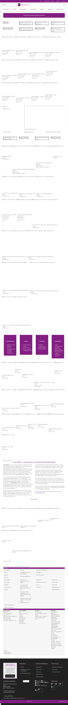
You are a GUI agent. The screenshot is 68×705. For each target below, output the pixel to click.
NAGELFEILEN (54, 627)
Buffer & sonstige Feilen (56, 631)
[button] (59, 4)
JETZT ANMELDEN (10, 676)
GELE (20, 612)
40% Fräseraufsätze (7, 613)
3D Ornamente (38, 612)
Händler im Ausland (8, 607)
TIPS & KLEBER (54, 638)
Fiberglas (53, 640)
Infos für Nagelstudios (9, 605)
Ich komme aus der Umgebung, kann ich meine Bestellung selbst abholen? (25, 594)
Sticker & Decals (6, 617)
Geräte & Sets (7, 587)
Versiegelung (22, 619)
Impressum (54, 584)
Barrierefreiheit (55, 589)
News (53, 1)
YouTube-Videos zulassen (30, 129)
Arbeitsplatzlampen (55, 623)
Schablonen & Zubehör (56, 644)
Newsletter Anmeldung (41, 570)
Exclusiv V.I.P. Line (23, 613)
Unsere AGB (54, 582)
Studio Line (21, 620)
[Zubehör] (5, 23)
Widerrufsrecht (55, 587)
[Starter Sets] (6, 109)
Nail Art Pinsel (54, 635)
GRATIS (5, 650)
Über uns (64, 1)
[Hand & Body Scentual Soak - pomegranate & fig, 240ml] (26, 29)
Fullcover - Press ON (55, 641)
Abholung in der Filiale (41, 582)
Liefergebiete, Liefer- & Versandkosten (25, 573)
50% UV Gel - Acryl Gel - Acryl (9, 620)
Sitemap (22, 570)
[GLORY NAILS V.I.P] (8, 29)
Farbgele (6, 584)
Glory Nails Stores (40, 575)
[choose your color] (55, 137)
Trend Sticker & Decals (40, 617)
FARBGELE (21, 621)
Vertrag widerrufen (8, 696)
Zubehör (6, 589)
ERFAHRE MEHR (34, 499)
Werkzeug (53, 647)
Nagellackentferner (55, 615)
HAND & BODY (7, 652)
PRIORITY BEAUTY (8, 653)
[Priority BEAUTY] (7, 132)
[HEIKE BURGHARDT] (29, 132)
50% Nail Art (6, 615)
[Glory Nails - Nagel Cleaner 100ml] (42, 138)
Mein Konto (47, 1)
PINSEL (52, 633)
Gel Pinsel (53, 634)
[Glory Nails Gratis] (23, 138)
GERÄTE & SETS (54, 619)
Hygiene (53, 648)
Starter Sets (53, 620)
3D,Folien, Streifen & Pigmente (10, 616)
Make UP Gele (22, 617)
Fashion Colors (22, 623)
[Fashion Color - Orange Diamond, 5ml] (42, 23)
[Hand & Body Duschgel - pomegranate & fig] (10, 139)
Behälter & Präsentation (56, 645)
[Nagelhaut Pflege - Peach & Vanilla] (58, 23)
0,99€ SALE (5, 612)
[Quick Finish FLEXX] (40, 28)
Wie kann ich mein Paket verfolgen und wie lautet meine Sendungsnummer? (25, 600)
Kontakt (58, 1)
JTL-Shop (65, 701)
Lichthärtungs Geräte (55, 621)
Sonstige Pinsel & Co (55, 637)
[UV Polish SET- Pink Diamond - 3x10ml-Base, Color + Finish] (58, 29)
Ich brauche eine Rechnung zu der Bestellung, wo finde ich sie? (25, 587)
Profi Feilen (53, 630)
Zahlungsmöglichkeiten (25, 576)
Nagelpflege (53, 617)
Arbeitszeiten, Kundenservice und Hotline (24, 581)
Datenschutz (55, 579)
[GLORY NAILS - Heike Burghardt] (53, 132)
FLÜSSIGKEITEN (54, 612)
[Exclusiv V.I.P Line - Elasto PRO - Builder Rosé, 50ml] (26, 23)
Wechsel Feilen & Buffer (56, 628)
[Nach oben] (0, 704)
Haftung (21, 616)
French (20, 615)
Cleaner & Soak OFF (55, 616)
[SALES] (5, 106)
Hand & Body (7, 579)
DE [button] (41, 1)
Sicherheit (38, 587)
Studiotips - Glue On (55, 642)
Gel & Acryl (6, 582)
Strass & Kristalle (7, 619)
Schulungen (38, 572)
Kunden (38, 584)
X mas (36, 619)
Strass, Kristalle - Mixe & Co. (41, 616)
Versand (23, 698)
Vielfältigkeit (39, 579)
